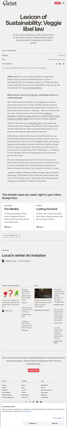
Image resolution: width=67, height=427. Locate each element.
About (23, 385)
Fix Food (18, 98)
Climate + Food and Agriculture (56, 59)
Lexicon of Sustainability (9, 50)
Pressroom (25, 397)
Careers (24, 392)
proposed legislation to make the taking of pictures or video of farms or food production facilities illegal (33, 116)
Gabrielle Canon (59, 304)
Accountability (6, 392)
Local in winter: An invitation (24, 255)
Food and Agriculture (24, 261)
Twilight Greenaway (10, 261)
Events (43, 387)
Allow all (54, 423)
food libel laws (36, 123)
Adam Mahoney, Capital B (42, 310)
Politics (4, 387)
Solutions (5, 390)
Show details (58, 418)
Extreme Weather (7, 395)
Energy (4, 385)
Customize (32, 423)
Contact (24, 390)
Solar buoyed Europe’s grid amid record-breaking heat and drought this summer (58, 315)
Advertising (44, 392)
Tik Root (24, 314)
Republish (44, 395)
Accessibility (45, 397)
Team (23, 387)
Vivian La (24, 302)
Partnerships (25, 395)
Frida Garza (8, 310)
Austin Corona (58, 323)
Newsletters (44, 385)
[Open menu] (63, 3)
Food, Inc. (34, 95)
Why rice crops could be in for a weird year (27, 310)
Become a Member (46, 390)
